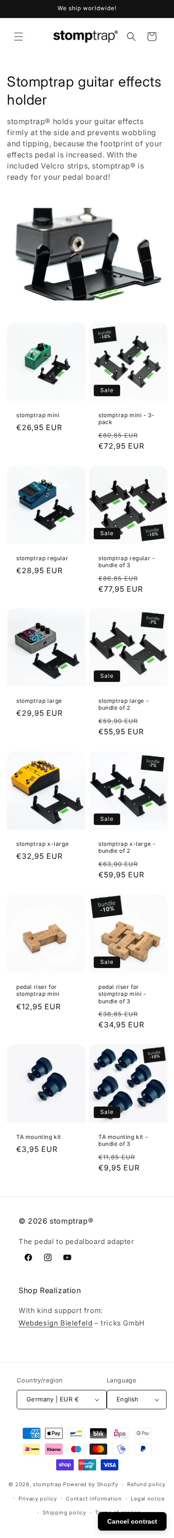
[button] (18, 36)
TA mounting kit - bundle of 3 (123, 1140)
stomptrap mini (37, 415)
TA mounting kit (38, 1136)
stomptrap (47, 1484)
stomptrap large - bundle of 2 (123, 704)
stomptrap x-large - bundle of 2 (126, 847)
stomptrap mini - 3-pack (126, 419)
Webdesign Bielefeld (55, 1323)
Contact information (94, 1498)
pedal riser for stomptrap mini (37, 990)
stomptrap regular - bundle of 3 (126, 561)
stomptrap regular (42, 557)
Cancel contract (132, 1521)
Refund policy (146, 1484)
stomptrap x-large (42, 843)
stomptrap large (39, 700)
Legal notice (147, 1498)
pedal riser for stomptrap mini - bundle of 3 (122, 993)
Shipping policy (64, 1512)
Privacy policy (38, 1498)
